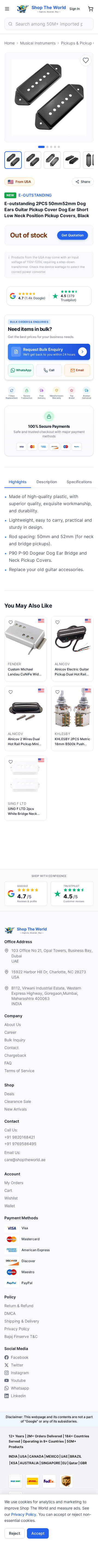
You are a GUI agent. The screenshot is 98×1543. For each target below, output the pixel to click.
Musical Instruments (38, 43)
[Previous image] (12, 97)
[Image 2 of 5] (47, 147)
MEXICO (52, 1456)
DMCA (10, 1313)
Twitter (17, 1365)
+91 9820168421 (19, 1137)
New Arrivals (15, 1109)
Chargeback (15, 1055)
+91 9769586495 (20, 1143)
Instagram (20, 1372)
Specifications (79, 481)
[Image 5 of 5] (59, 147)
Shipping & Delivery (21, 1321)
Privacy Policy (23, 1514)
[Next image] (86, 97)
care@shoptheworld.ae (24, 1159)
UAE (64, 1456)
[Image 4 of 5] (55, 147)
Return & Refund (18, 1305)
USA (23, 1456)
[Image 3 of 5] (51, 147)
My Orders (13, 1182)
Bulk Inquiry (14, 1040)
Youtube (18, 1380)
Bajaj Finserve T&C (21, 1336)
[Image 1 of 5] (41, 147)
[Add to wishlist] (85, 60)
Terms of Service (19, 1070)
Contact (11, 1047)
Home (9, 43)
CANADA (36, 1456)
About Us (12, 1024)
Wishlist (11, 1198)
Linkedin (18, 1395)
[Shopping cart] (91, 9)
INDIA (13, 1456)
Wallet (9, 1205)
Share (85, 182)
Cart (8, 1190)
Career (10, 1032)
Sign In (74, 9)
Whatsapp (20, 1388)
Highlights (18, 481)
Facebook (20, 1357)
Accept (37, 1533)
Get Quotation (73, 235)
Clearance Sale (17, 1101)
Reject (14, 1533)
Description (46, 481)
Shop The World (49, 7)
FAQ (8, 1063)
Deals (9, 1093)
